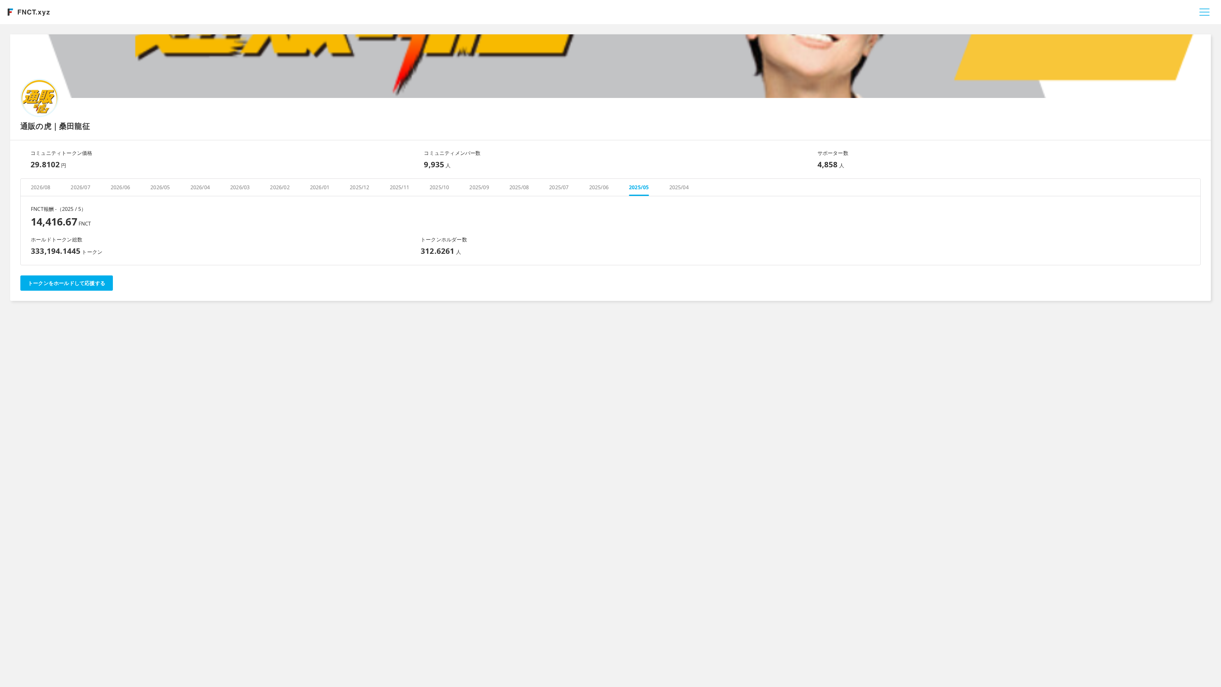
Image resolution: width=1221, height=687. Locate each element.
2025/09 (479, 187)
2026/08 (40, 187)
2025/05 (639, 187)
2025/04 (679, 187)
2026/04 (200, 187)
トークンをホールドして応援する (66, 283)
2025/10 (439, 187)
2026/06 (120, 187)
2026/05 (160, 187)
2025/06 (599, 187)
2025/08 (519, 187)
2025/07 (559, 187)
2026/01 (319, 187)
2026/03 (240, 187)
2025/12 (359, 187)
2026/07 (80, 187)
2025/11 (399, 187)
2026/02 (279, 187)
